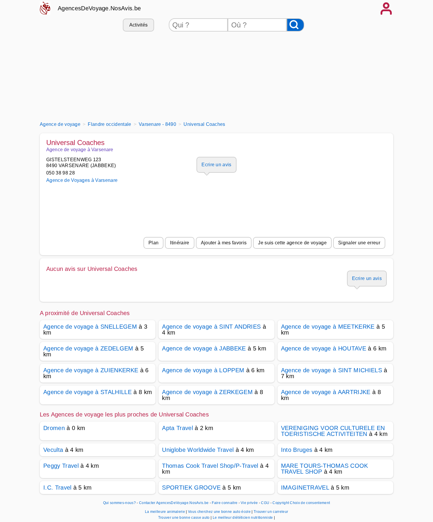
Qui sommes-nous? (119, 503)
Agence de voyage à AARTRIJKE (326, 392)
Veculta (53, 450)
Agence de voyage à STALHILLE (87, 392)
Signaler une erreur (359, 242)
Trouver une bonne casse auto (184, 518)
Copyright (280, 503)
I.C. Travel (57, 487)
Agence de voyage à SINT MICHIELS (331, 370)
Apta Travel (177, 428)
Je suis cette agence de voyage (292, 242)
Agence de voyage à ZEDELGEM (88, 348)
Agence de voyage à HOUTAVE (323, 348)
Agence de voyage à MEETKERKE (328, 326)
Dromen (54, 428)
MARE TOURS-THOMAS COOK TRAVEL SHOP (324, 468)
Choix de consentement (310, 503)
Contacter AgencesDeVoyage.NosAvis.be (174, 503)
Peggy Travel (61, 465)
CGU (265, 503)
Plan (153, 242)
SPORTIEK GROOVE (191, 487)
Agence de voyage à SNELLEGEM (90, 326)
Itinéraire (179, 242)
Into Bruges (297, 450)
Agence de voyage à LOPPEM (203, 370)
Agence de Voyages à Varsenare (82, 180)
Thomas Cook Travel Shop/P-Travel (210, 465)
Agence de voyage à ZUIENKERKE (90, 370)
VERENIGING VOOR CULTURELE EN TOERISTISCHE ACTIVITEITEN (333, 431)
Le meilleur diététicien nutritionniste (243, 518)
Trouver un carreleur (271, 512)
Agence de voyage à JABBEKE (204, 348)
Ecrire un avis (216, 164)
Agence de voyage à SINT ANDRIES (211, 326)
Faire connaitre (224, 503)
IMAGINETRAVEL (305, 487)
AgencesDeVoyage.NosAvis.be (99, 8)
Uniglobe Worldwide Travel (198, 450)
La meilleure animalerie (165, 512)
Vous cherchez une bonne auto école (220, 512)
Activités (138, 24)
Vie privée (249, 503)
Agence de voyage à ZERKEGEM (207, 392)
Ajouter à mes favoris (224, 242)
